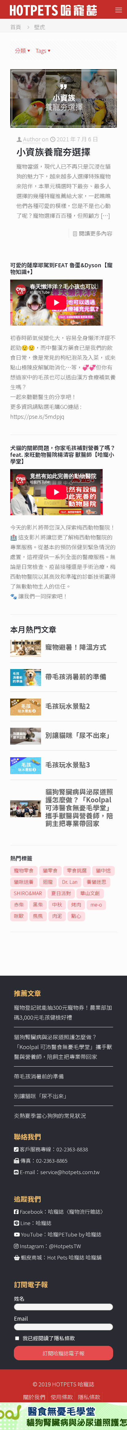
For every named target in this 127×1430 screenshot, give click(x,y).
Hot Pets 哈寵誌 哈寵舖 (74, 1257)
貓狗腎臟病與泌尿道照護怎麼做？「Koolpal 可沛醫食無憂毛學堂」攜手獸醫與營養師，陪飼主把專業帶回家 (63, 1046)
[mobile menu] (118, 9)
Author (32, 139)
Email (21, 1318)
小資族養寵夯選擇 (53, 151)
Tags (40, 50)
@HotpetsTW (65, 1246)
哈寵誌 (43, 1223)
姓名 (19, 1298)
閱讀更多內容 (95, 233)
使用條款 (62, 1397)
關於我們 (34, 1397)
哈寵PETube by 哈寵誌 (74, 1234)
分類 (20, 50)
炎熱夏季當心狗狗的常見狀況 (50, 1115)
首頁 (15, 27)
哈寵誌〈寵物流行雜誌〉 (77, 1211)
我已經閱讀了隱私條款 (49, 1338)
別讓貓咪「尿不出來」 (41, 1096)
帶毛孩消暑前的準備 (39, 1076)
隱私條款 (89, 1397)
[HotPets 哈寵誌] (53, 9)
